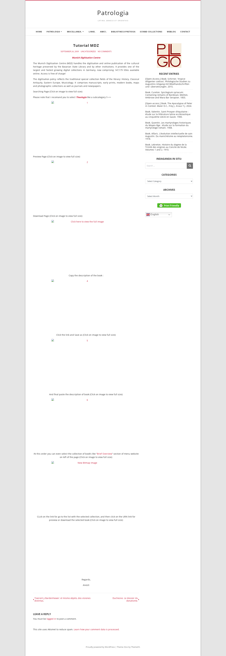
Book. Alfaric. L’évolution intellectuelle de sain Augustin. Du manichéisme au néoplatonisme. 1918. (169, 136)
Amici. (103, 31)
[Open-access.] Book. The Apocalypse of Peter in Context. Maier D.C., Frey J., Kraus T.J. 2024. (168, 104)
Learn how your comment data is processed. (96, 629)
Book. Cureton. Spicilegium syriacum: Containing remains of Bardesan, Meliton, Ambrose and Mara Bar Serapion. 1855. (166, 95)
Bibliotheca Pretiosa (123, 31)
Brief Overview (104, 453)
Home (39, 31)
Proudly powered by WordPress (100, 647)
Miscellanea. (74, 31)
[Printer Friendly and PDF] (169, 205)
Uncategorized (88, 51)
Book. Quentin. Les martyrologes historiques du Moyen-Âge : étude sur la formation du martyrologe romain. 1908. (168, 125)
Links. (92, 31)
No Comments (105, 51)
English (154, 214)
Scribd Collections (151, 31)
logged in (51, 618)
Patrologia (113, 12)
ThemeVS (135, 647)
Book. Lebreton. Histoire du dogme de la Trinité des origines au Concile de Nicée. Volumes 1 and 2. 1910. (166, 147)
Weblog (171, 31)
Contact (185, 31)
